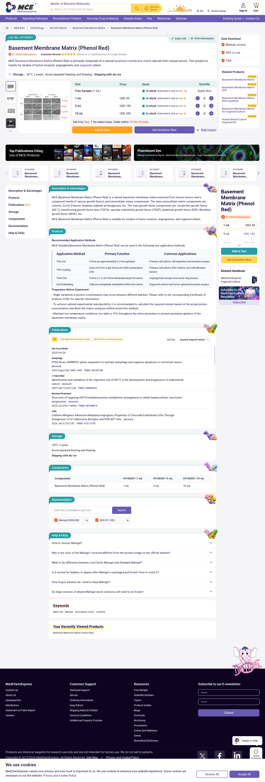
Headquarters (13, 700)
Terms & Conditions (80, 715)
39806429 (91, 388)
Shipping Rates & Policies (84, 710)
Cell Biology (37, 28)
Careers (10, 715)
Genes (137, 735)
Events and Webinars (145, 730)
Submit (228, 712)
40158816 (91, 405)
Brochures (139, 720)
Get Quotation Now (239, 259)
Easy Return (76, 705)
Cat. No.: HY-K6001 (21, 37)
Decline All (212, 774)
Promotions (140, 725)
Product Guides (142, 705)
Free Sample (141, 690)
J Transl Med (58, 376)
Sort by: (171, 339)
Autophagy (57, 358)
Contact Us (12, 690)
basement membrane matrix (132, 61)
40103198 (97, 370)
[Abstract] (56, 366)
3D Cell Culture (58, 28)
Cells (54, 411)
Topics (137, 700)
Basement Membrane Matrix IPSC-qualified (238, 99)
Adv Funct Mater (60, 348)
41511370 (89, 423)
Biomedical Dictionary (146, 740)
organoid (85, 65)
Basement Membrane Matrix (89, 28)
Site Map (92, 757)
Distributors (12, 705)
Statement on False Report (20, 710)
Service (74, 695)
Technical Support (80, 690)
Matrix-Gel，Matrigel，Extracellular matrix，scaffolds (79, 612)
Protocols (139, 715)
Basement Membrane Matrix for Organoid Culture (238, 110)
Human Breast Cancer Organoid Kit (234, 121)
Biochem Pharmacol (61, 393)
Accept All (244, 774)
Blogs (137, 710)
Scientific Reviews (144, 695)
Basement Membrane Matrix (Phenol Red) (134, 28)
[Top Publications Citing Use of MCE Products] (68, 160)
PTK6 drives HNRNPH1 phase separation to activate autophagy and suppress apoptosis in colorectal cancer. (117, 362)
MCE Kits (19, 28)
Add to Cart (239, 251)
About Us (11, 695)
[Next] (10, 130)
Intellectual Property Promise (86, 720)
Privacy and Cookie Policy (122, 757)
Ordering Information (81, 700)
